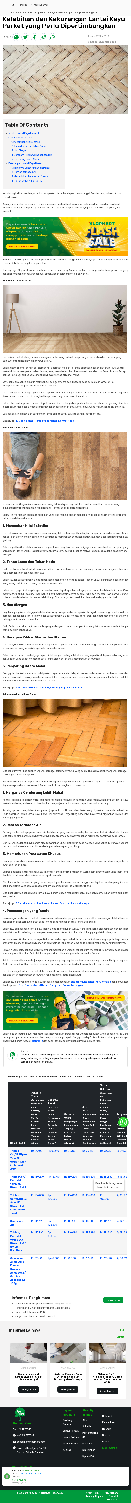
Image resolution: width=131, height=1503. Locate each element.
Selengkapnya (28, 1389)
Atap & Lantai (41, 5)
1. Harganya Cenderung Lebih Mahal (30, 167)
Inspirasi (24, 5)
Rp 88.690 (54, 1151)
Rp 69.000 (53, 1258)
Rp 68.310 (122, 1258)
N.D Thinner (88, 1450)
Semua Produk (71, 1430)
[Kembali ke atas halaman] (124, 1266)
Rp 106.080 (70, 1195)
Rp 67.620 (88, 1258)
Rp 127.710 (54, 1176)
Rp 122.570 (123, 1221)
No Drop (106, 1428)
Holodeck (107, 1416)
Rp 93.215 (87, 1151)
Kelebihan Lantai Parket (21, 137)
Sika (84, 1420)
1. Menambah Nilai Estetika (25, 142)
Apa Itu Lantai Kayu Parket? (23, 133)
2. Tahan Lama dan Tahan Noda (28, 146)
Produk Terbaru (71, 1443)
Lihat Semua (109, 1447)
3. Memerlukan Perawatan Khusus (29, 176)
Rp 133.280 (88, 1232)
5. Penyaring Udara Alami (25, 159)
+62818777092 (25, 1435)
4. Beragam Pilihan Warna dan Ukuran (31, 155)
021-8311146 (24, 1429)
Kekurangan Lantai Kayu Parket (25, 163)
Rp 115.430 (70, 1221)
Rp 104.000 (37, 1195)
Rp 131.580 (106, 1176)
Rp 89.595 (122, 1151)
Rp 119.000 (88, 1221)
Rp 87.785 (69, 1151)
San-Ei (106, 1435)
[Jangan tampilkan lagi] (122, 1470)
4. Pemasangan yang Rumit (26, 180)
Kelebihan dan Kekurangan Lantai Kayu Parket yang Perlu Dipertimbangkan (54, 12)
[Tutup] (126, 1470)
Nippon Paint (89, 1456)
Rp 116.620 (37, 1221)
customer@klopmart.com (31, 1441)
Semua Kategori (71, 1437)
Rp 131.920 (106, 1232)
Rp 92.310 (105, 1151)
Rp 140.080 (70, 1232)
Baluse (106, 1441)
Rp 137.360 (37, 1232)
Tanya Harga (113, 1300)
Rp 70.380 (70, 1258)
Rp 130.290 (37, 1176)
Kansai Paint (109, 1422)
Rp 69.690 (37, 1258)
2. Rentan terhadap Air (23, 172)
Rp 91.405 (36, 1151)
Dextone (87, 1443)
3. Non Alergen (19, 150)
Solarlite (87, 1426)
